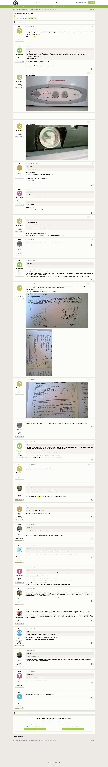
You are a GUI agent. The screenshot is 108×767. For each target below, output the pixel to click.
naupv (19, 650)
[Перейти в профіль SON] (19, 696)
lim (19, 163)
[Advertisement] (48, 116)
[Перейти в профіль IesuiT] (19, 593)
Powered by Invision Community (54, 765)
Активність (31, 6)
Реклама (25, 6)
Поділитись (24, 18)
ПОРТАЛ (62, 6)
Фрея (19, 609)
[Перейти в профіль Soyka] (19, 488)
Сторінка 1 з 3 (29, 22)
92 (19, 36)
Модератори (56, 6)
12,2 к (20, 598)
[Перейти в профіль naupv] (19, 655)
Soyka (19, 484)
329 (20, 249)
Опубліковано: (31, 26)
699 (20, 619)
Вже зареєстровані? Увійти (81, 2)
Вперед (21, 22)
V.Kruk (19, 189)
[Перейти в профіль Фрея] (19, 613)
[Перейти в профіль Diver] (19, 549)
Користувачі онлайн (48, 6)
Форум (14, 6)
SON (19, 692)
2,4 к (20, 681)
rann (20, 16)
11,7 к (20, 702)
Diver (19, 545)
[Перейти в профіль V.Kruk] (19, 193)
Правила (20, 6)
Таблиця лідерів (39, 6)
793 (20, 56)
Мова (49, 762)
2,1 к (20, 173)
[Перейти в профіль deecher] (19, 244)
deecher (19, 239)
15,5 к (20, 660)
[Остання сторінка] (24, 22)
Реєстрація (92, 2)
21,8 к (20, 555)
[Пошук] (56, 2)
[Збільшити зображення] (34, 36)
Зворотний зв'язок (56, 762)
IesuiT (19, 588)
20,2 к (20, 534)
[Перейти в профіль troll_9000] (19, 571)
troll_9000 (19, 567)
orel (19, 46)
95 (19, 199)
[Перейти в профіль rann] (15, 16)
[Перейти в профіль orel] (19, 50)
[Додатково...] (92, 26)
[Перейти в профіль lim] (19, 168)
